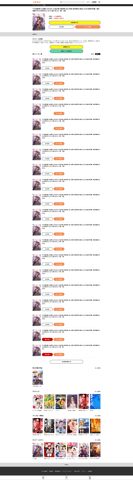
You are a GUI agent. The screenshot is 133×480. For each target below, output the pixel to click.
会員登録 (94, 2)
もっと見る (97, 368)
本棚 (90, 478)
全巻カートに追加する (66, 51)
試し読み (61, 26)
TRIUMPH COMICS (59, 18)
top (33, 5)
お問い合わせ (77, 471)
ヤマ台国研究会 (57, 16)
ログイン (88, 2)
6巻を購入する (74, 22)
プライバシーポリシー (67, 471)
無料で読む (47, 339)
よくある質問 (44, 471)
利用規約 (51, 471)
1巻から (92, 54)
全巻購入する (66, 47)
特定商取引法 (58, 471)
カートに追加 (87, 26)
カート (66, 478)
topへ (66, 464)
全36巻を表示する (66, 361)
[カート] (99, 2)
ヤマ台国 (43, 5)
